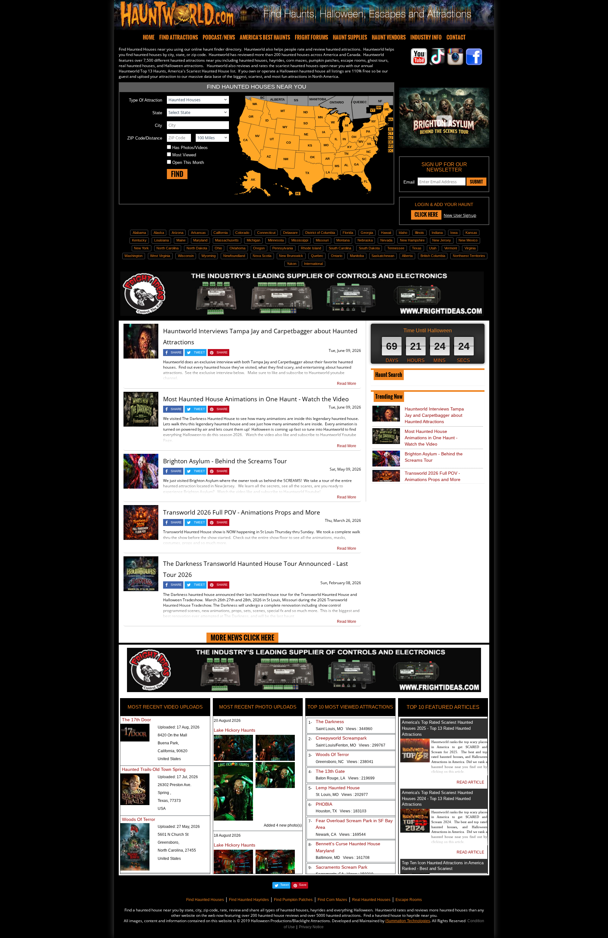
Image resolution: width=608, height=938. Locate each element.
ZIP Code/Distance (144, 138)
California (220, 232)
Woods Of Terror (138, 819)
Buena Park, (168, 743)
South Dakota (369, 248)
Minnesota (276, 240)
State (157, 112)
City (158, 125)
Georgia (367, 232)
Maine (181, 240)
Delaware (290, 232)
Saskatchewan (382, 256)
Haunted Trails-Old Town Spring (154, 769)
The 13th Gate (330, 771)
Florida (348, 232)
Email (409, 181)
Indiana (437, 232)
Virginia (470, 248)
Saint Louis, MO (344, 729)
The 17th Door (136, 719)
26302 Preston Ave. (174, 785)
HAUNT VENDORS (389, 37)
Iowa (454, 232)
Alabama (139, 232)
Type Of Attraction (145, 100)
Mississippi (299, 240)
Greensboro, (168, 842)
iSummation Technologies (407, 921)
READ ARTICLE (470, 782)
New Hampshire (412, 240)
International (313, 264)
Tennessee (395, 248)
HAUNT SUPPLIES (350, 37)
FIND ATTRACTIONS (178, 37)
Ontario (336, 256)
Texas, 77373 (169, 800)
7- (308, 821)
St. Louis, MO (342, 794)
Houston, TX (341, 811)
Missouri (322, 240)
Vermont (450, 248)
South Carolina (340, 248)
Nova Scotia (262, 256)
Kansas (471, 232)
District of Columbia (320, 232)
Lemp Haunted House (338, 787)
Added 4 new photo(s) (283, 825)
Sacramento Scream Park (341, 867)
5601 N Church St (173, 834)
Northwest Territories (469, 256)
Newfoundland (234, 256)
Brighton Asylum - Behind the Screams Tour (225, 461)
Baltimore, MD (343, 857)
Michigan (253, 240)
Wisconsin (186, 256)
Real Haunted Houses (371, 899)
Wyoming (208, 256)
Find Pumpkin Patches (293, 899)
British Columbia (433, 256)
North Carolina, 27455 (177, 850)
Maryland (200, 240)
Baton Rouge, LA (345, 778)
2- (308, 739)
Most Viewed (184, 155)
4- (308, 772)
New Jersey (441, 240)
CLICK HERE (426, 214)
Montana (343, 240)
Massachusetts (227, 240)
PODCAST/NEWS (219, 37)
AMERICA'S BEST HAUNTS (265, 37)
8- (308, 844)
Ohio (218, 248)
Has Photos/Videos (190, 147)
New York (141, 248)
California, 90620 (172, 751)
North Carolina (167, 248)
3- (308, 755)
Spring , (164, 793)
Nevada (386, 240)
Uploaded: (179, 727)
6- (308, 805)
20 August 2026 (227, 720)
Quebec (317, 256)
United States (169, 759)
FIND (177, 174)
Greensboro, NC (344, 762)
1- (308, 722)
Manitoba (357, 256)
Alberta (407, 256)
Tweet (284, 884)
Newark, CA (341, 834)
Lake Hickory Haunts (234, 730)
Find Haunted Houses (205, 899)
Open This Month (188, 162)
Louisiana (161, 240)
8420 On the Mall (172, 735)
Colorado (242, 232)
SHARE (176, 352)
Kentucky (139, 240)
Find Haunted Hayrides (249, 899)
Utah (432, 248)
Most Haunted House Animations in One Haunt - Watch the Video (256, 399)
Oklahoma (237, 248)
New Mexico (468, 240)
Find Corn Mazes (332, 899)
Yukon (291, 264)
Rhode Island (311, 248)
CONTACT (456, 37)
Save (303, 884)
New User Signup (460, 215)
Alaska (159, 232)
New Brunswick (291, 256)
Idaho (403, 232)
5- (308, 788)
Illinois (419, 232)
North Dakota (197, 248)
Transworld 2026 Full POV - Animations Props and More (241, 512)
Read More (346, 383)
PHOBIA (324, 804)
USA (162, 808)
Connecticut (266, 232)
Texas (416, 248)
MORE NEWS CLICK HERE (242, 637)
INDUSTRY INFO (426, 37)
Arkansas (198, 232)
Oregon (259, 248)
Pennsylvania (282, 248)
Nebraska (365, 240)
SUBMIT (476, 181)
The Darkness (330, 721)
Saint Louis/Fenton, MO (350, 745)
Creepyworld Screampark (341, 738)
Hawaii (386, 232)
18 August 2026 (227, 835)
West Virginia (160, 256)
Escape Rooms (409, 899)
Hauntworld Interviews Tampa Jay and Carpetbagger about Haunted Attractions (434, 415)
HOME (149, 37)
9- (308, 868)
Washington (133, 256)
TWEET (199, 352)
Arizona (177, 232)
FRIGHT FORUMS (311, 37)
